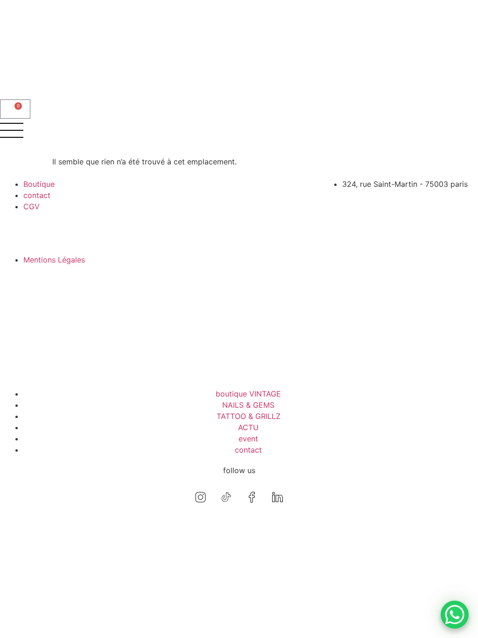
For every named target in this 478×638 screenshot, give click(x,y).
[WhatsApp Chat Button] (455, 615)
